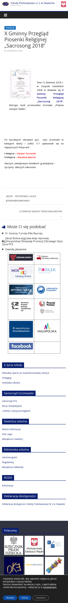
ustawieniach (49, 587)
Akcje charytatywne (12, 405)
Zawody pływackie (15, 249)
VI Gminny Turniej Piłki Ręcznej (23, 233)
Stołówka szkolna (11, 382)
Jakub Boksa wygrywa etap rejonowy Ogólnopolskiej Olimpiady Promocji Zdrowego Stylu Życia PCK (32, 241)
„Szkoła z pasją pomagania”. (16, 410)
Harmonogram (9, 457)
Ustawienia (41, 597)
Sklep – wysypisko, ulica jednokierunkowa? (21, 198)
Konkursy (10, 27)
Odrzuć (25, 597)
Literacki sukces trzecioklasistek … (41, 213)
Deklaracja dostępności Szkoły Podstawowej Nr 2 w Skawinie (33, 503)
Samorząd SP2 (9, 400)
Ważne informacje (11, 429)
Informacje (7, 485)
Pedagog (6, 377)
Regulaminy (8, 462)
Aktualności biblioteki (12, 467)
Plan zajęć (7, 434)
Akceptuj (10, 597)
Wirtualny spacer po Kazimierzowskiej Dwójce (25, 372)
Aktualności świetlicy (12, 438)
